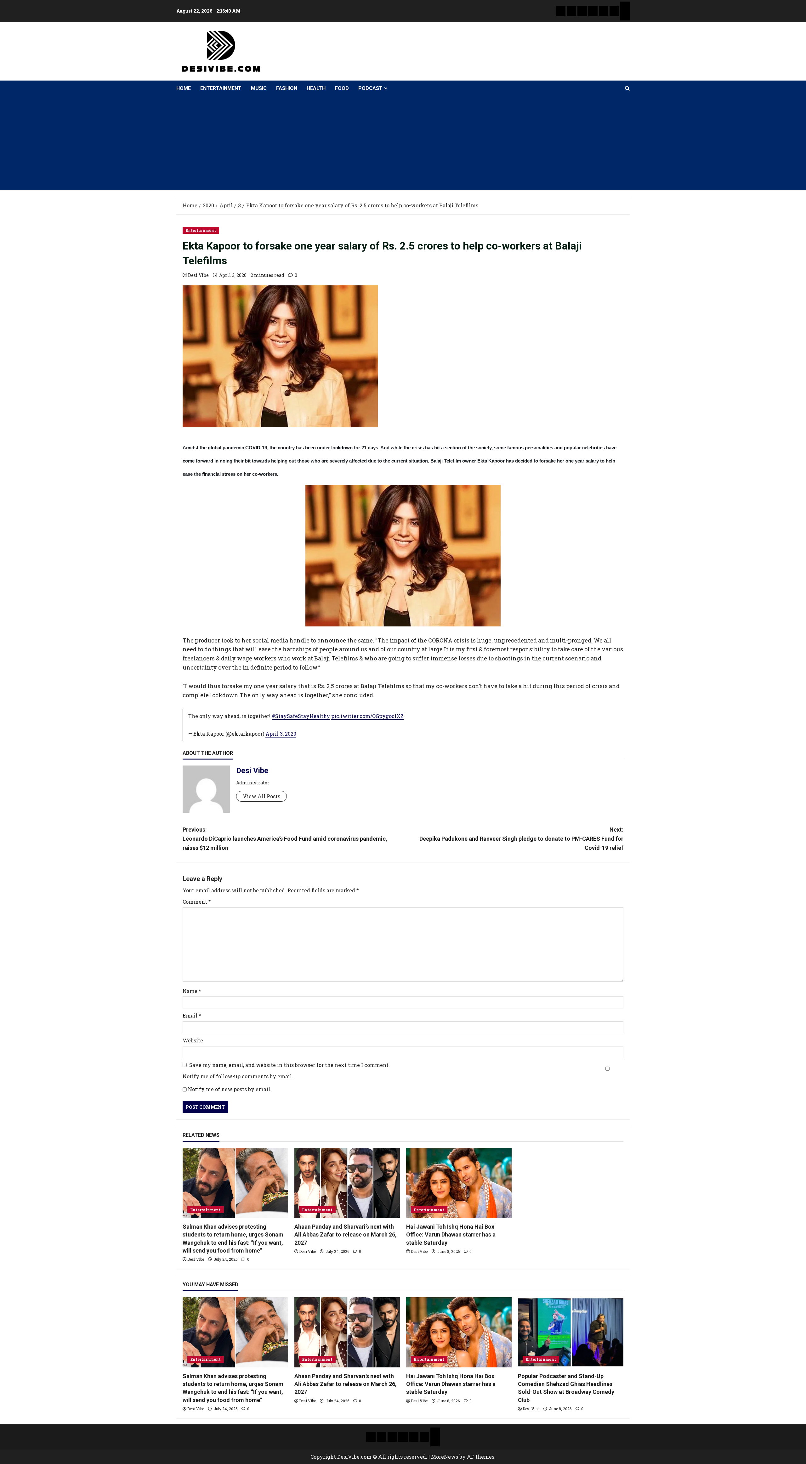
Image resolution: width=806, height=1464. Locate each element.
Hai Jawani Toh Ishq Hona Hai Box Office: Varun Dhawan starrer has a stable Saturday (451, 1234)
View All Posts (261, 796)
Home (183, 88)
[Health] (603, 11)
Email (192, 1015)
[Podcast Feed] (625, 15)
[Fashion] (593, 11)
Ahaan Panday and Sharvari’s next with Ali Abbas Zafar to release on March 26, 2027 (345, 1234)
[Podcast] (625, 6)
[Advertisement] (403, 143)
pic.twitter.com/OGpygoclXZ (367, 716)
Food (342, 88)
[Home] (560, 11)
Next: (521, 838)
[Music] (582, 11)
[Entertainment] (571, 11)
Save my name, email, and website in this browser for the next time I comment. (289, 1065)
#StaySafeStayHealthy (301, 716)
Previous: (285, 838)
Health (316, 88)
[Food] (614, 11)
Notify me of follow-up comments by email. (238, 1076)
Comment (197, 901)
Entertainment (220, 88)
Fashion (286, 88)
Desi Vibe (198, 275)
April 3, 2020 (280, 733)
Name (192, 991)
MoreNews (444, 1456)
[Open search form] (627, 88)
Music (259, 88)
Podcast (370, 88)
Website (193, 1040)
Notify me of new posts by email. (229, 1089)
